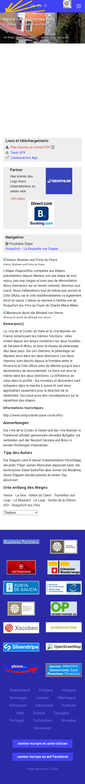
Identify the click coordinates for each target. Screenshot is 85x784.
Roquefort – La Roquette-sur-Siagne (32, 249)
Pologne (46, 690)
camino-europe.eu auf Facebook (42, 757)
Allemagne (66, 697)
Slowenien (42, 728)
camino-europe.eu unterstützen (42, 743)
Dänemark (44, 705)
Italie (20, 713)
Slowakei (68, 720)
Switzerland (20, 690)
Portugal (16, 720)
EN (40, 6)
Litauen (42, 697)
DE (33, 6)
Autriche (69, 705)
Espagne (61, 713)
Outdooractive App (24, 158)
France (39, 713)
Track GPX (17, 153)
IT (45, 6)
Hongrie (68, 690)
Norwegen (18, 697)
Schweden (18, 705)
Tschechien (42, 720)
